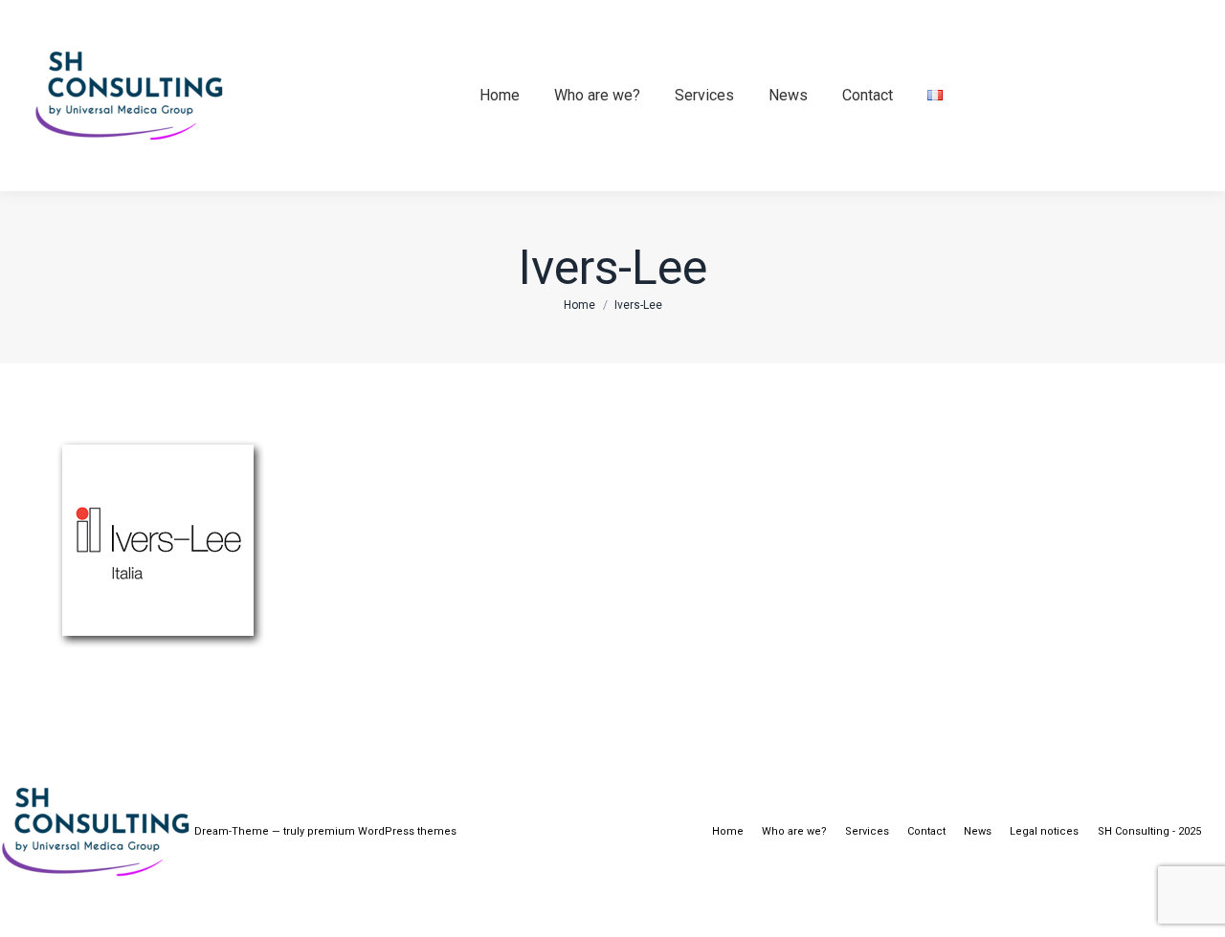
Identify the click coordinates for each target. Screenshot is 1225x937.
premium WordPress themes (382, 831)
